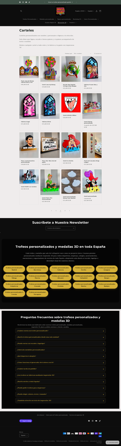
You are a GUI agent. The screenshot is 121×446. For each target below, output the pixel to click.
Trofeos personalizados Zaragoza (106, 269)
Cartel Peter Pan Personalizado (47, 198)
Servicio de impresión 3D (76, 415)
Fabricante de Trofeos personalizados (57, 415)
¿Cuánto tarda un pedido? (27, 369)
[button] (21, 11)
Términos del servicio (74, 441)
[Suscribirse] (73, 228)
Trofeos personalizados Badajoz (106, 285)
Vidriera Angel (25, 121)
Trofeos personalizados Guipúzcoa (14, 285)
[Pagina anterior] (51, 210)
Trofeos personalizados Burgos (106, 277)
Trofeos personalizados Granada (37, 285)
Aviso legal (99, 443)
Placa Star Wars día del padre (49, 161)
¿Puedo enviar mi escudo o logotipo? (31, 343)
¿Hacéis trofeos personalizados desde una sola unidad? (38, 337)
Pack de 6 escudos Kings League (91, 161)
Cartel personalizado (90, 196)
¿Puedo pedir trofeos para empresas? (31, 388)
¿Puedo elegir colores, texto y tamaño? (32, 394)
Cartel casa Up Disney (48, 84)
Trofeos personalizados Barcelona (37, 269)
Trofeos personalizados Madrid (14, 269)
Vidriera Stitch (46, 121)
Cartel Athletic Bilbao (69, 115)
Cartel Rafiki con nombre (29, 186)
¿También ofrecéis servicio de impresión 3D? (34, 400)
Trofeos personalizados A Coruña (14, 293)
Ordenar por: (68, 53)
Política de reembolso (49, 441)
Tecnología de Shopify (37, 441)
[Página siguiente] (69, 210)
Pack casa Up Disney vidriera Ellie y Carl (27, 81)
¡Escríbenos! (40, 415)
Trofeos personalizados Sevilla (83, 269)
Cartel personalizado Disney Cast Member (69, 197)
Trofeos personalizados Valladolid (83, 277)
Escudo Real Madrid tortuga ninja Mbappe (69, 85)
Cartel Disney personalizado (88, 122)
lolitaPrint (29, 441)
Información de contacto (96, 441)
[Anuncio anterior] (44, 2)
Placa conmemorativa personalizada (27, 161)
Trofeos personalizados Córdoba (60, 285)
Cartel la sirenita (68, 160)
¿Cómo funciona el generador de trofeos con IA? (35, 362)
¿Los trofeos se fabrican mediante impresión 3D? (35, 375)
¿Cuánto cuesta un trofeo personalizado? (32, 331)
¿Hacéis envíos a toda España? (28, 381)
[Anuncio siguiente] (76, 2)
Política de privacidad (61, 441)
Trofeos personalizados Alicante (60, 277)
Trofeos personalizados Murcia (37, 277)
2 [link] (60, 211)
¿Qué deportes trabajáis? (26, 356)
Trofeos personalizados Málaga (14, 277)
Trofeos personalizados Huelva (83, 285)
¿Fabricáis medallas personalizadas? (31, 350)
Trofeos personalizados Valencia (60, 269)
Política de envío (84, 441)
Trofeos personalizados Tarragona (37, 293)
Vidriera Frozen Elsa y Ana (90, 85)
